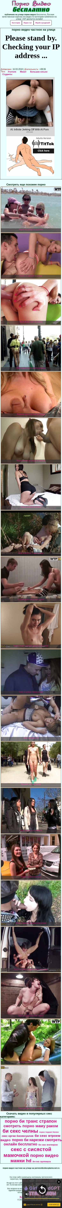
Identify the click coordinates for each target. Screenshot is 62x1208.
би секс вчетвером (48, 1145)
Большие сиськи (38, 72)
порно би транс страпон (31, 1121)
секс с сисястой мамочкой (27, 1152)
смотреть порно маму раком (30, 1126)
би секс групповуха (42, 1161)
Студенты (7, 74)
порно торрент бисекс (49, 1132)
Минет (23, 72)
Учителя (12, 72)
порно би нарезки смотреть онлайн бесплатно (33, 1142)
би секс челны (20, 1131)
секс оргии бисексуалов (17, 1135)
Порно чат (28, 23)
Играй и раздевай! (42, 23)
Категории (16, 23)
